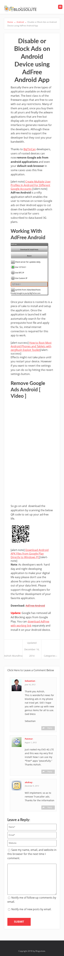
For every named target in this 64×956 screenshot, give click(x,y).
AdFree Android (35, 605)
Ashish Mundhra (13, 655)
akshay (29, 782)
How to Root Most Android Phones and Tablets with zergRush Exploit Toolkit (31, 346)
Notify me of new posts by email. (31, 909)
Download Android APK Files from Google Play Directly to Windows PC (30, 553)
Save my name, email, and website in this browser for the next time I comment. (31, 854)
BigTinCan (29, 149)
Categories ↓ (50, 655)
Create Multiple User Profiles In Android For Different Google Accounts (31, 185)
